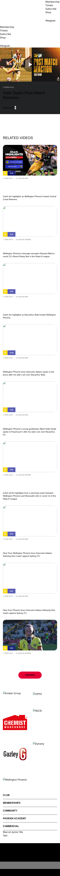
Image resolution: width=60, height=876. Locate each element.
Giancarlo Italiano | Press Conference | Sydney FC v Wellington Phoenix (29, 602)
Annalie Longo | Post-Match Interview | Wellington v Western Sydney (29, 659)
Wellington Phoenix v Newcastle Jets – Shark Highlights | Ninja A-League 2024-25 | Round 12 (30, 483)
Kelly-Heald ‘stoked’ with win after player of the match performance (26, 421)
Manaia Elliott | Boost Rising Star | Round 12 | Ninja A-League (26, 245)
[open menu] (2, 23)
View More (30, 675)
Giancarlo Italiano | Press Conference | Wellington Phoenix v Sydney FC (29, 545)
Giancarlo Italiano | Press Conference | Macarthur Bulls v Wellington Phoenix (29, 364)
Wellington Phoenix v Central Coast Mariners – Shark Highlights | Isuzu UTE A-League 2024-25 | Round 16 (30, 186)
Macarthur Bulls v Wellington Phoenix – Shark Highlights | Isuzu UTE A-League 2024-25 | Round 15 (30, 305)
